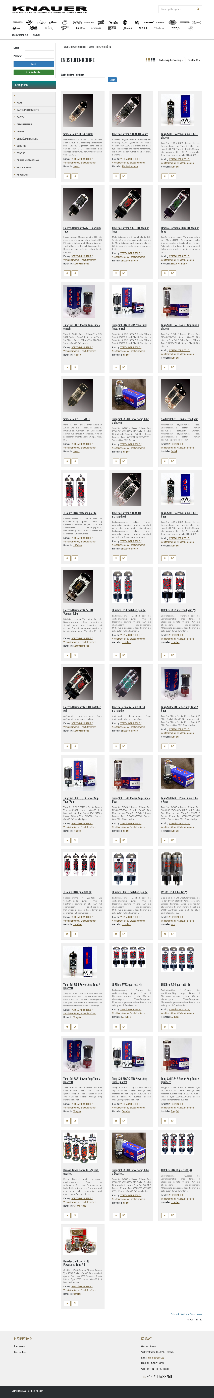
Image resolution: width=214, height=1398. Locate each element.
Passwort (18, 56)
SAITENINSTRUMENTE (28, 110)
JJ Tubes (77, 545)
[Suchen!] (198, 9)
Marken (36, 35)
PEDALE (20, 131)
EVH (173, 924)
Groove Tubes (79, 1205)
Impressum (19, 1346)
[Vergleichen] (75, 176)
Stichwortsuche (20, 35)
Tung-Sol (175, 166)
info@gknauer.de (156, 1357)
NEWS (20, 102)
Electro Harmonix (130, 166)
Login (16, 47)
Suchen (112, 79)
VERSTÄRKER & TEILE (27, 138)
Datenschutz (20, 1352)
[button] (67, 176)
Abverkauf (23, 174)
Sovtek (76, 166)
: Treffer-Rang (170, 60)
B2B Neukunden (33, 72)
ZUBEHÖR (21, 146)
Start (91, 46)
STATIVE (21, 153)
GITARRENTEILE (24, 124)
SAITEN (20, 117)
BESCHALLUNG (24, 167)
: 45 (193, 60)
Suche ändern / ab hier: (72, 74)
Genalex (77, 1294)
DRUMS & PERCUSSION (28, 160)
